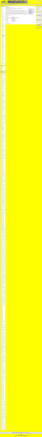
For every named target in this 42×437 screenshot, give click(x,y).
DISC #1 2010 (3, 163)
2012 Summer (3, 47)
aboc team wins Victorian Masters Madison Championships (39, 22)
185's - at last (3, 100)
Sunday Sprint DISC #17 (3, 247)
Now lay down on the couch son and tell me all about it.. (3, 115)
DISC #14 (2, 314)
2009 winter (3, 22)
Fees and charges (3, 13)
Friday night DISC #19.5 (2, 363)
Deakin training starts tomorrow (3, 138)
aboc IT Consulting (24, 432)
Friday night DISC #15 (3, 268)
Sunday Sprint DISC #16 (3, 262)
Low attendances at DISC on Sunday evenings (3, 135)
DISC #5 (2, 308)
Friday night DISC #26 (3, 423)
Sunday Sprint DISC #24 (3, 178)
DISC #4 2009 (3, 216)
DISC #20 (2, 318)
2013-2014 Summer (3, 49)
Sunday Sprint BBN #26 (3, 424)
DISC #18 (3, 40)
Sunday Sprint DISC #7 (3, 156)
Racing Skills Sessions (3, 17)
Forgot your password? (2, 71)
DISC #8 (3, 32)
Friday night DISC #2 (3, 232)
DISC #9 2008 (3, 388)
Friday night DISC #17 (3, 380)
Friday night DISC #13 (3, 248)
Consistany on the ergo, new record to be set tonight (3, 117)
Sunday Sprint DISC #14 (3, 183)
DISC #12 (3, 35)
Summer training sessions (2, 136)
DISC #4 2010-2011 (3, 242)
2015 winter (3, 52)
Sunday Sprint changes (2, 144)
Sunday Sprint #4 (3, 155)
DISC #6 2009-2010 (3, 329)
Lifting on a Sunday (3, 80)
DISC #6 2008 (3, 386)
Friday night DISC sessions (3, 59)
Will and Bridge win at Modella (39, 20)
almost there (3, 84)
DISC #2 (2, 294)
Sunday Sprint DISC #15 (3, 267)
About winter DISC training (3, 54)
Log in (40, 4)
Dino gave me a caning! (2, 143)
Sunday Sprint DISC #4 (3, 373)
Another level (3, 147)
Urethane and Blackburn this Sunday (2, 127)
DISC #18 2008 (3, 394)
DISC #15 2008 (3, 392)
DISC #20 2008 (3, 395)
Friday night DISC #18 (3, 180)
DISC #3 (3, 28)
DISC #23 (2, 320)
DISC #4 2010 (3, 165)
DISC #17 (3, 39)
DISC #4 (3, 29)
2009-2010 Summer (3, 23)
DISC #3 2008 (3, 384)
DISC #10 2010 (3, 169)
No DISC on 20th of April (3, 335)
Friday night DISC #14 (3, 263)
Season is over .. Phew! (2, 111)
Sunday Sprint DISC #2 (3, 273)
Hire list (2, 11)
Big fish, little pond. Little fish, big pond (2, 149)
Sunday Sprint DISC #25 (3, 251)
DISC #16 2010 (3, 173)
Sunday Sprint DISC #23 (3, 367)
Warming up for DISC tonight (3, 137)
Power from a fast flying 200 (2, 112)
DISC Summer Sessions (39, 9)
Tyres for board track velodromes (3, 74)
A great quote (3, 97)
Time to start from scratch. (2, 145)
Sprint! (2, 159)
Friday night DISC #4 (3, 372)
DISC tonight (3, 142)
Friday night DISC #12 (3, 199)
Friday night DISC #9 (3, 287)
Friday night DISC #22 (3, 187)
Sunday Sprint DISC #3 (3, 186)
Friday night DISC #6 (3, 271)
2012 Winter (3, 46)
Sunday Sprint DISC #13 (3, 204)
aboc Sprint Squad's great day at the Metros (39, 15)
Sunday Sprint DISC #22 (3, 191)
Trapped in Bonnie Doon (2, 109)
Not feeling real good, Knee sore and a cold (3, 101)
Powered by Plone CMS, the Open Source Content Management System (21, 434)
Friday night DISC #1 (3, 201)
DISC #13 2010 (3, 171)
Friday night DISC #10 (3, 212)
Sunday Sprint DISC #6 (3, 205)
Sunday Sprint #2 (3, 359)
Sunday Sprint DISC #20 (3, 238)
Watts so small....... (3, 77)
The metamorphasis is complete (3, 79)
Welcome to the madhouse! (2, 110)
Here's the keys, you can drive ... (3, 96)
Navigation (2, 6)
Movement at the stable (2, 121)
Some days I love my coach (3, 88)
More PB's (2, 104)
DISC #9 (3, 33)
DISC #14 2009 (3, 223)
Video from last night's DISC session (3, 119)
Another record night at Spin (3, 133)
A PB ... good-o (3, 146)
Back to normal (3, 139)
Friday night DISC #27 (3, 193)
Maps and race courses (3, 61)
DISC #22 (3, 43)
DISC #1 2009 (3, 214)
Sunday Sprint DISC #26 (3, 298)
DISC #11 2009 (3, 221)
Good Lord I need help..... (2, 86)
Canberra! (2, 120)
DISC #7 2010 (3, 167)
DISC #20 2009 (3, 227)
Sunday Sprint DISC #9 (3, 206)
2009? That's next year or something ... (2, 106)
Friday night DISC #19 (3, 259)
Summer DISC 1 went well (3, 89)
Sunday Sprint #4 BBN (3, 376)
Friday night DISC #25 (3, 250)
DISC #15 (2, 208)
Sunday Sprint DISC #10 (3, 158)
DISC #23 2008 (3, 397)
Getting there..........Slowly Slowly (3, 91)
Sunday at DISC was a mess (3, 85)
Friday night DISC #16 (3, 325)
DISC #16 (2, 152)
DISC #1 (2, 322)
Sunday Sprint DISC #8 (3, 176)
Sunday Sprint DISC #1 (3, 153)
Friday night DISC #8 (3, 175)
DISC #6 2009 (3, 217)
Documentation (3, 10)
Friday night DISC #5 (3, 413)
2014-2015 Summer (3, 51)
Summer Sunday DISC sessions (3, 57)
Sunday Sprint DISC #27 (3, 194)
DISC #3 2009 (3, 215)
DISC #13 (3, 36)
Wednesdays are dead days (2, 108)
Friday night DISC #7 (3, 229)
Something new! (3, 82)
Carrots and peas (3, 90)
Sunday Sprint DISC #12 (3, 197)
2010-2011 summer (3, 25)
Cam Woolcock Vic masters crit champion (39, 13)
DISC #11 (2, 177)
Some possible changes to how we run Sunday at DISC (3, 95)
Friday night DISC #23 (3, 346)
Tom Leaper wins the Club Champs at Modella (39, 17)
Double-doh (2, 126)
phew (2, 148)
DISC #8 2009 (3, 219)
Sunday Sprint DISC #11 (3, 189)
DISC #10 (2, 368)
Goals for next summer (2, 125)
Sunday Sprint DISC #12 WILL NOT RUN (3, 299)
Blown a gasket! (3, 98)
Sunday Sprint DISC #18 (3, 245)
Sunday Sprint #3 (3, 365)
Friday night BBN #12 (3, 404)
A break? (2, 130)
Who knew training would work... (2, 102)
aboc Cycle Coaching (14, 1)
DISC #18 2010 (3, 190)
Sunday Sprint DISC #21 (3, 207)
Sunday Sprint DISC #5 (3, 288)
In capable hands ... (3, 94)
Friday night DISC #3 (3, 184)
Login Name (2, 66)
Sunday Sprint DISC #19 (3, 151)
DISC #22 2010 (3, 279)
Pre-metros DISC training (2, 419)
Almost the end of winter (2, 105)
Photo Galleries (3, 14)
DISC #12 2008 (3, 390)
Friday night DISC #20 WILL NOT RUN (3, 357)
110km (2, 99)
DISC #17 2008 (3, 393)
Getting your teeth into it (3, 122)
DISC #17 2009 (3, 225)
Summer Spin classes (3, 56)
